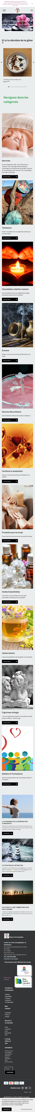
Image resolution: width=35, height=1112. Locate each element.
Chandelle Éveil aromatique (12, 79)
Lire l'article (6, 833)
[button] (26, 1109)
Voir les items (7, 176)
